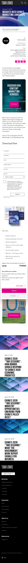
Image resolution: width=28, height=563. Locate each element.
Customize (13, 295)
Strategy (4, 491)
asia (5, 557)
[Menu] (21, 2)
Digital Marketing (7, 482)
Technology (5, 509)
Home (3, 29)
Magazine (8, 29)
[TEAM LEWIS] (7, 2)
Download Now (14, 315)
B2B (3, 503)
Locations (5, 524)
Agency (4, 521)
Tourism (4, 512)
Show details (19, 285)
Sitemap (20, 553)
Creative (4, 488)
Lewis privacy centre (12, 553)
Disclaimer (4, 553)
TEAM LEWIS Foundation (9, 527)
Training (4, 494)
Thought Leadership (15, 29)
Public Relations (7, 485)
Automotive (5, 506)
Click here (14, 104)
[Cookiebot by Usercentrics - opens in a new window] (19, 266)
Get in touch (7, 473)
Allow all (14, 290)
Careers (4, 530)
